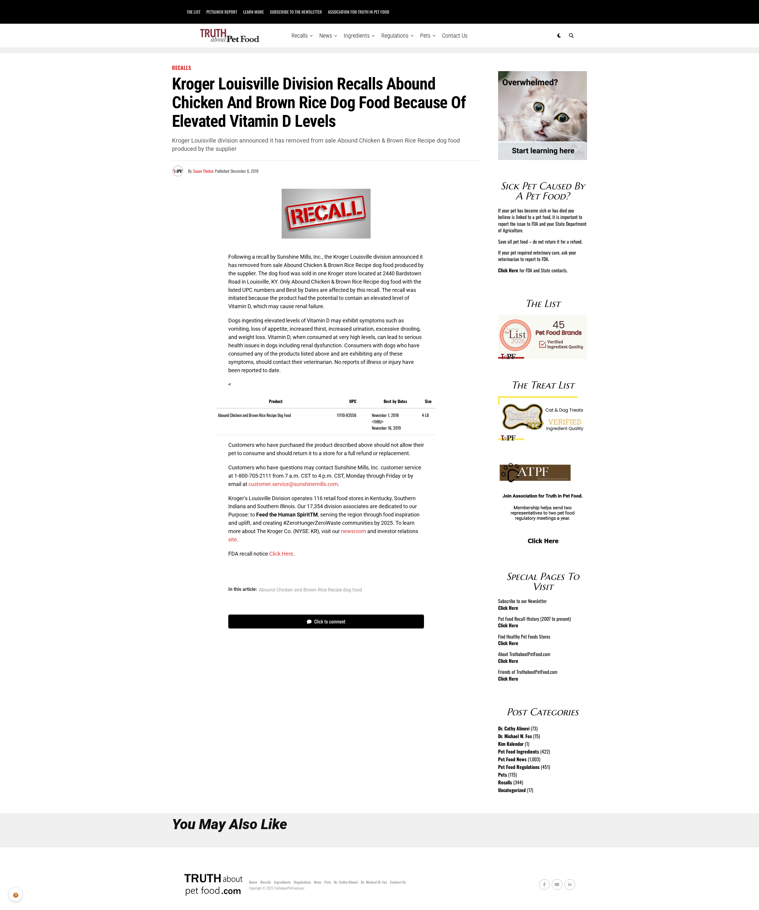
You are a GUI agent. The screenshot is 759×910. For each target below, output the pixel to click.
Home (253, 882)
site (232, 539)
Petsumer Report (221, 12)
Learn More (253, 12)
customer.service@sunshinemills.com (293, 484)
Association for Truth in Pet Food (358, 12)
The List (193, 12)
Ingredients (357, 35)
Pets (425, 35)
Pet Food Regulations (519, 766)
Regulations (395, 35)
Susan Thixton (203, 171)
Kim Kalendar (511, 743)
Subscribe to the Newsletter (296, 12)
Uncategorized (512, 790)
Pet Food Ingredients (518, 751)
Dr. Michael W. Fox (515, 736)
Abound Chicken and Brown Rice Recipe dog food (310, 590)
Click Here (281, 554)
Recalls (299, 35)
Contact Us (455, 35)
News (325, 35)
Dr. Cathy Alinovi (514, 728)
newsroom (353, 531)
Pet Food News (512, 759)
